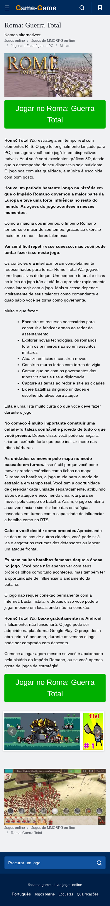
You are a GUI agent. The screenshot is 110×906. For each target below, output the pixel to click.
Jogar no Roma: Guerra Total (55, 114)
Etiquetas (65, 894)
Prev (12, 731)
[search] (99, 862)
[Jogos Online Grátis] (36, 7)
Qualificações (88, 894)
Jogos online (44, 894)
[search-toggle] (82, 7)
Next (98, 731)
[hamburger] (7, 8)
